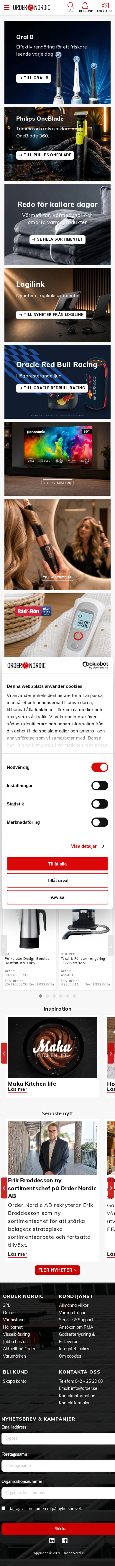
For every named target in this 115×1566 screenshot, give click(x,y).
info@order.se (84, 1388)
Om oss (10, 1312)
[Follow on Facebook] (65, 1540)
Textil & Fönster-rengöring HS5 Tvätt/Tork (83, 960)
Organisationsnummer (23, 1482)
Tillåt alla (57, 863)
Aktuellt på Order (19, 1348)
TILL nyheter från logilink (53, 314)
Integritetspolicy (74, 1348)
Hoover (68, 954)
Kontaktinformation (77, 1395)
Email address (15, 1427)
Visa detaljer (84, 846)
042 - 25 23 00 (89, 1381)
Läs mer (17, 1089)
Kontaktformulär (74, 1402)
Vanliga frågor (72, 1312)
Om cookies (70, 1356)
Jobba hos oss (16, 1341)
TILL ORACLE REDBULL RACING (54, 388)
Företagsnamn (15, 1454)
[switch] (99, 785)
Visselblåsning (16, 1334)
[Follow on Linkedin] (52, 1540)
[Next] (111, 945)
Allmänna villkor (73, 1305)
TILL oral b (36, 78)
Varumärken (14, 1356)
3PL (6, 1305)
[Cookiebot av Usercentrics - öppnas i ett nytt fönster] (82, 665)
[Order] (31, 7)
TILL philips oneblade (47, 155)
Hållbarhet (13, 1327)
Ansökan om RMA (76, 1327)
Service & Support (76, 1319)
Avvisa (57, 896)
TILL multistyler (57, 577)
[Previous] (4, 945)
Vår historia (13, 1319)
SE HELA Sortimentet (60, 239)
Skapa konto (15, 1381)
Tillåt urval (57, 880)
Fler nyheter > (57, 1270)
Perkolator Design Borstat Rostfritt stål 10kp (27, 960)
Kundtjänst (76, 1296)
